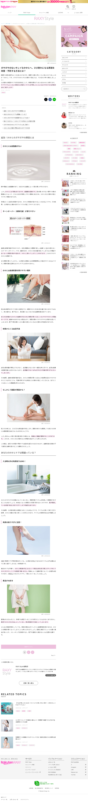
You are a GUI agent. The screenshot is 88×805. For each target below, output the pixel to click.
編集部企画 (81, 142)
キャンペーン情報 (44, 12)
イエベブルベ (79, 155)
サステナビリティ (25, 799)
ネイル (64, 75)
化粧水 (82, 158)
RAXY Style (26, 12)
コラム (64, 79)
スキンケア (65, 58)
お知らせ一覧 (51, 762)
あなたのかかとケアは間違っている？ (15, 114)
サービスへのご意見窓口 (54, 769)
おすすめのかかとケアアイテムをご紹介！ (17, 125)
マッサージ (32, 745)
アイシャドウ (67, 151)
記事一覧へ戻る (28, 683)
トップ (9, 12)
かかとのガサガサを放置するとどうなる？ (17, 118)
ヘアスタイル (69, 155)
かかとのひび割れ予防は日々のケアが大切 (17, 128)
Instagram (73, 767)
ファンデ (83, 161)
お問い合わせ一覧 (14, 799)
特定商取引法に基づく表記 (55, 774)
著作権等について (49, 788)
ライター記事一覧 (51, 675)
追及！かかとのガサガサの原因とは (15, 111)
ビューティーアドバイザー (32, 772)
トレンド (76, 151)
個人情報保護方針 (39, 788)
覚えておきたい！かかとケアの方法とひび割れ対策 (19, 121)
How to (3, 92)
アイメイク (65, 65)
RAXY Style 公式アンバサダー (70, 145)
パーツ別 (75, 158)
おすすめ (73, 142)
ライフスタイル (70, 164)
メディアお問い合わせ (53, 764)
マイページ (28, 767)
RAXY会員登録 (75, 762)
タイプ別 (80, 164)
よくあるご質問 (78, 12)
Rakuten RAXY (8, 7)
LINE (72, 769)
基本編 (23, 711)
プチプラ (66, 158)
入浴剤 (29, 711)
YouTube (73, 774)
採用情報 (57, 788)
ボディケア (8, 90)
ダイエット (24, 728)
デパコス (75, 161)
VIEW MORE (83, 132)
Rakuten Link (74, 772)
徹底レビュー (77, 148)
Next (53, 655)
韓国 (69, 148)
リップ (83, 151)
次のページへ (28, 647)
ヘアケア (64, 72)
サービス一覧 (4, 799)
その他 (64, 83)
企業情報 (31, 788)
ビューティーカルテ (30, 769)
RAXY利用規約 (52, 772)
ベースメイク (65, 61)
